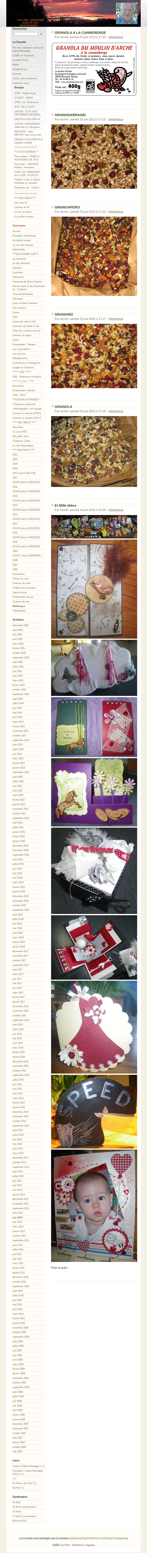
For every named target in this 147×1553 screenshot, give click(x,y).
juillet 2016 (18, 1029)
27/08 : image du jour (25, 93)
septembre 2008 (21, 1387)
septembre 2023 (21, 740)
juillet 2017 (18, 974)
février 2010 (19, 1318)
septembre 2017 (21, 965)
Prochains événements (24, 235)
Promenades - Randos (24, 344)
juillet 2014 (18, 1134)
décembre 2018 (21, 896)
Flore (15, 317)
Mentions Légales (83, 1545)
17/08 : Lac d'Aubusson (26, 102)
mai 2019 (17, 873)
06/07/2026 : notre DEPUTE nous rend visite (27, 133)
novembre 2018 (21, 900)
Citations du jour (21, 601)
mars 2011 (18, 1263)
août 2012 (18, 1212)
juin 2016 (17, 1034)
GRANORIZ (64, 314)
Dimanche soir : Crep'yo (26, 187)
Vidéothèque (19, 610)
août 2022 (18, 777)
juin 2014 (17, 1139)
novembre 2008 (21, 1378)
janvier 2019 (19, 891)
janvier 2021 (19, 832)
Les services (19, 353)
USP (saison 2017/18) (24, 473)
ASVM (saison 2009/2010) (26, 546)
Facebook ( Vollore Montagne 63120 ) (28, 1472)
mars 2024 (18, 721)
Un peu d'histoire (21, 263)
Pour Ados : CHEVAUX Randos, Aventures (26, 166)
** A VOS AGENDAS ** (26, 151)
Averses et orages (22, 335)
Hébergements (20, 358)
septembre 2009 (21, 1336)
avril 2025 (18, 675)
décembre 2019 (21, 845)
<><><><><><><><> (25, 147)
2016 (15, 487)
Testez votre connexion (25, 78)
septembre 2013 (21, 1167)
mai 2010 (17, 1304)
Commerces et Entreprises (26, 363)
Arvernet (17, 73)
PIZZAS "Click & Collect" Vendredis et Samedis (27, 181)
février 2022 (19, 799)
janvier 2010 (19, 1323)
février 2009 (19, 1368)
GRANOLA (63, 407)
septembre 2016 (21, 1020)
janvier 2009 (19, 1373)
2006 (15, 569)
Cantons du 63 (21, 207)
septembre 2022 (21, 772)
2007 (15, 565)
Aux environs (19, 307)
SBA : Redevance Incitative (27, 376)
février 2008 (19, 1414)
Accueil (16, 231)
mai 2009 (17, 1355)
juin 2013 (17, 1180)
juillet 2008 (18, 1396)
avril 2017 (18, 988)
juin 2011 (17, 1254)
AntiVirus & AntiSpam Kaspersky (107, 1538)
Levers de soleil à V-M (24, 321)
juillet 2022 (18, 781)
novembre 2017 (21, 955)
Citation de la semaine (24, 587)
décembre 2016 (21, 1006)
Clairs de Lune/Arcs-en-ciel (27, 330)
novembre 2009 (21, 1327)
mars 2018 (18, 937)
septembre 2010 (21, 1286)
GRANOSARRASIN (70, 115)
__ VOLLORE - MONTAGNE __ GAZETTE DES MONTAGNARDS (29, 23)
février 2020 (19, 836)
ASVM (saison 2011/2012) (26, 528)
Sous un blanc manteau (25, 303)
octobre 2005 (19, 1447)
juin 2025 (17, 671)
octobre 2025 (19, 653)
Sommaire (19, 225)
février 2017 (19, 997)
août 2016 (18, 1024)
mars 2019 (18, 882)
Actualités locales (22, 240)
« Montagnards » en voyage (27, 408)
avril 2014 (18, 1148)
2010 (15, 541)
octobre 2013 (19, 1162)
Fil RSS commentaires (24, 1507)
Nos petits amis (21, 436)
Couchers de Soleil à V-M (26, 326)
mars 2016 (18, 1047)
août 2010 (18, 1290)
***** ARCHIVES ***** (24, 450)
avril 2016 (18, 1043)
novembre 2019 (21, 850)
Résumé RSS (20, 1520)
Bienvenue (18, 385)
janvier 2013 (19, 1194)
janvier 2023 (19, 767)
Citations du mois (22, 583)
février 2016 (19, 1052)
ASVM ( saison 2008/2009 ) (27, 555)
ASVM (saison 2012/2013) (26, 519)
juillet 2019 (18, 864)
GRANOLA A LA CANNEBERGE (80, 33)
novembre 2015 (21, 1066)
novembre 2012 (21, 1203)
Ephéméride (19, 249)
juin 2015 (17, 1084)
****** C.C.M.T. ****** (23, 381)
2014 (15, 505)
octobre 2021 (19, 813)
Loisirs (16, 340)
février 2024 (19, 726)
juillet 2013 (18, 1176)
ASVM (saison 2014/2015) (26, 500)
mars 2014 (18, 1153)
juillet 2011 (18, 1249)
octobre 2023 (19, 735)
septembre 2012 (21, 1208)
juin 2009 (17, 1350)
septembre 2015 (21, 1075)
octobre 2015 (19, 1070)
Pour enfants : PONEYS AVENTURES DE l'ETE (27, 158)
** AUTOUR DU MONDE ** (26, 399)
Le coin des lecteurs (23, 245)
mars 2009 (18, 1364)
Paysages (18, 298)
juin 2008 (17, 1401)
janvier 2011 (19, 1272)
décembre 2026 (21, 625)
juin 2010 (17, 1300)
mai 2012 (17, 1222)
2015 (15, 496)
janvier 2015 (19, 1107)
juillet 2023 (18, 749)
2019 (15, 463)
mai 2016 (17, 1038)
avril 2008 (18, 1410)
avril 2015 (18, 1093)
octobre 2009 (19, 1332)
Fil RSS (17, 1502)
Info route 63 (20, 202)
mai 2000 (17, 1451)
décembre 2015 (21, 1061)
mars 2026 (18, 643)
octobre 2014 (19, 1121)
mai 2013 (17, 1185)
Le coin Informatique (23, 445)
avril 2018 (18, 933)
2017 (15, 477)
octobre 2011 (19, 1235)
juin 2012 (18, 1217)
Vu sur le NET (20, 431)
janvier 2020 (19, 841)
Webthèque (116, 37)
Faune (16, 312)
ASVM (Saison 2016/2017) (26, 482)
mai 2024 (17, 712)
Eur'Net (16, 1487)
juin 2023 (17, 754)
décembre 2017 (21, 951)
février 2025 (19, 685)
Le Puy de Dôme (23, 212)
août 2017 (18, 969)
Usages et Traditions (23, 367)
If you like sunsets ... (25, 216)
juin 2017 (17, 978)
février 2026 (19, 648)
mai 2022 (17, 786)
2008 (15, 560)
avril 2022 (18, 790)
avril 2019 (18, 877)
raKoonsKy (78, 1538)
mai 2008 (17, 1405)
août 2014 (18, 1130)
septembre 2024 (21, 694)
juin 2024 (17, 708)
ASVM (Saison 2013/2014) (26, 509)
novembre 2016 (21, 1011)
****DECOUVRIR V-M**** (25, 254)
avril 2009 (18, 1359)
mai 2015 (17, 1089)
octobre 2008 (19, 1382)
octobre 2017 (19, 960)
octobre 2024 (19, 689)
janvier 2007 (19, 1442)
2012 (15, 523)
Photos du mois (21, 578)
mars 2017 (18, 992)
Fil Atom (17, 1511)
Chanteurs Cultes (21, 441)
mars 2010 (18, 1314)
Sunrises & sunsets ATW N (27, 413)
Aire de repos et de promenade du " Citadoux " (28, 288)
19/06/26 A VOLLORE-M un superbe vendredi (28, 141)
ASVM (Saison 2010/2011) (26, 537)
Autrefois (17, 268)
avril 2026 (18, 639)
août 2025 (18, 662)
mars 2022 (18, 795)
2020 (15, 459)
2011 (15, 532)
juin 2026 (17, 634)
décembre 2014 (21, 1112)
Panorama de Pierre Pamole (27, 281)
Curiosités (18, 272)
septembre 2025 (21, 657)
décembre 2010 (21, 1277)
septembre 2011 (21, 1240)
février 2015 (19, 1102)
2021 (15, 454)
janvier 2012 (19, 1231)
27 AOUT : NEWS (23, 97)
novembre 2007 (21, 1428)
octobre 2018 (19, 905)
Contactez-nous (21, 83)
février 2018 (19, 942)
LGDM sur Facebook (23, 55)
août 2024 (18, 699)
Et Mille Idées (65, 505)
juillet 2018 (18, 919)
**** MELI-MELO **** (25, 198)
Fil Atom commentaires (25, 1516)
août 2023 (18, 744)
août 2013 (18, 1171)
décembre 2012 (21, 1199)
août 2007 (18, 1437)
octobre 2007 (19, 1433)
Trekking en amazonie (24, 404)
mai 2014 (17, 1144)
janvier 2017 (19, 1001)
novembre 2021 (21, 809)
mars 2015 (18, 1098)
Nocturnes (18, 427)
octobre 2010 (19, 1281)
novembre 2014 (21, 1116)
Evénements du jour (23, 597)
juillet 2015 (18, 1079)
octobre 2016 (19, 1015)
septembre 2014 (21, 1125)
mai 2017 (17, 983)
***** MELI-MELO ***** (24, 422)
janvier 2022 (19, 804)
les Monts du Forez (23, 1483)
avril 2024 (18, 717)
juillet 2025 (18, 666)
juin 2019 (17, 868)
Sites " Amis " (20, 395)
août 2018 (18, 914)
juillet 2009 (18, 1346)
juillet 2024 (18, 703)
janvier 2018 (19, 946)
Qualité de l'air (20, 69)
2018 (15, 468)
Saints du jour (20, 592)
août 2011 (18, 1245)
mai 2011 (17, 1258)
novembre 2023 (21, 731)
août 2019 (18, 859)
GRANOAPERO (67, 207)
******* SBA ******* (22, 372)
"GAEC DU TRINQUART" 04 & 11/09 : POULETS (27, 174)
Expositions (19, 574)
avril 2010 (18, 1309)
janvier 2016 (19, 1056)
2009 (15, 551)
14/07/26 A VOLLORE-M (27, 119)
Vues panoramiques (23, 294)
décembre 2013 (21, 1157)
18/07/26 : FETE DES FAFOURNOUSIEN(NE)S (27, 113)
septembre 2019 (21, 855)
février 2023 (19, 763)
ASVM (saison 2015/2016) (26, 491)
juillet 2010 (18, 1295)
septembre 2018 (21, 910)
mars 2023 (18, 758)
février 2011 (19, 1268)
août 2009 (18, 1341)
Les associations (21, 349)
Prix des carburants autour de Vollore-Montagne (28, 49)
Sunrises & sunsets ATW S (27, 418)
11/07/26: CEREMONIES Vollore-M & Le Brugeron (27, 125)
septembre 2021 (21, 818)
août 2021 (18, 822)
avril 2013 (18, 1190)
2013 (15, 514)
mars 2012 (18, 1226)
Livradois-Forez (21, 60)
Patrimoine (18, 277)
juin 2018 (17, 923)
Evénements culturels (24, 390)
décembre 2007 (21, 1424)
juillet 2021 (18, 827)
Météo (16, 64)
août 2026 (18, 630)
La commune (19, 258)
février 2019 (19, 887)
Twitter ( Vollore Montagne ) (27, 1466)
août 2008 (18, 1392)
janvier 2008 (19, 1419)
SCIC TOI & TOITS (24, 107)
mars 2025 (18, 680)
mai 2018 (17, 928)
